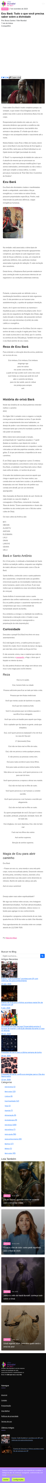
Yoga (8, 1106)
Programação (6, 1406)
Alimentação (10, 1115)
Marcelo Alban (11, 938)
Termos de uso (6, 1421)
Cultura (9, 1096)
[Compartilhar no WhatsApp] (6, 77)
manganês (20, 657)
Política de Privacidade (14, 1475)
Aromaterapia (11, 1120)
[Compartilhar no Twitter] (4, 77)
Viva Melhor (5, 1411)
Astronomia (10, 1087)
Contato (4, 1400)
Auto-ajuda (10, 1134)
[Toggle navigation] (43, 3)
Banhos (9, 1144)
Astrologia (10, 1125)
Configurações (18, 1480)
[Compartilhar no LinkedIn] (8, 77)
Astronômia (10, 1129)
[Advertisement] (23, 51)
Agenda (9, 1110)
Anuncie (4, 1395)
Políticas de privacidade (9, 1416)
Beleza (8, 1148)
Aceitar (5, 1480)
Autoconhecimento (13, 1139)
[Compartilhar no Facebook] (2, 77)
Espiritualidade (12, 1101)
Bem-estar (10, 1091)
